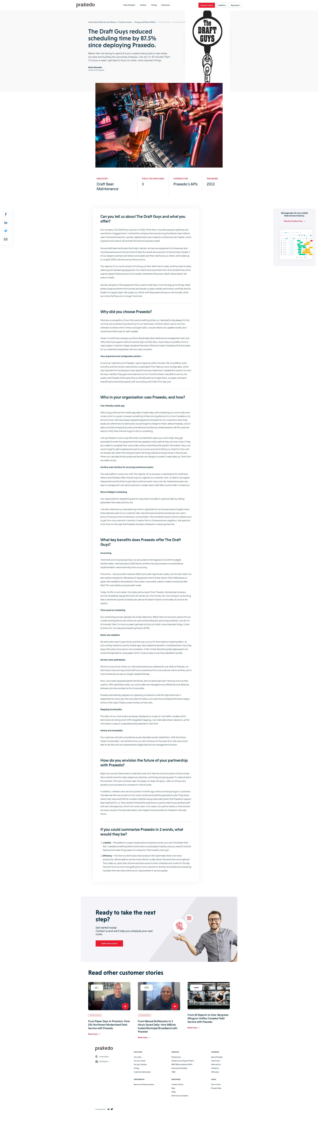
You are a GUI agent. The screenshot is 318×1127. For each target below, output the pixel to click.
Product (143, 5)
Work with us (216, 1064)
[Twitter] (5, 231)
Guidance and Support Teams (183, 1061)
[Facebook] (5, 214)
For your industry (140, 1064)
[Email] (5, 239)
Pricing (154, 5)
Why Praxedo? (129, 5)
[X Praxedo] (112, 1109)
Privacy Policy (216, 1088)
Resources (166, 5)
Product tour (176, 1057)
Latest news (215, 1061)
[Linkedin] (5, 222)
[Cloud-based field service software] (86, 5)
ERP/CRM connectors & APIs (182, 1064)
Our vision (137, 1057)
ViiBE (173, 1072)
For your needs (139, 1061)
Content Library (177, 1084)
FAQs (174, 1092)
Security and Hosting (179, 1068)
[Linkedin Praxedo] (109, 1109)
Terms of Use (216, 1084)
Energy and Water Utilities (145, 22)
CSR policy (215, 1072)
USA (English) (103, 1061)
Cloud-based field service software (102, 22)
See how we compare (180, 1096)
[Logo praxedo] (114, 1049)
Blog (173, 1088)
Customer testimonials (142, 1072)
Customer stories (125, 22)
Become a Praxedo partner (144, 1084)
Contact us (215, 1068)
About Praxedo (217, 1057)
